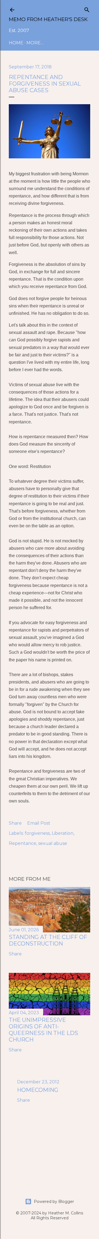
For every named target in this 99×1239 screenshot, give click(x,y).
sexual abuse (52, 843)
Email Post (38, 823)
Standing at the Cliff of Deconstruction (48, 940)
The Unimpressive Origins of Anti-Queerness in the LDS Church (43, 1030)
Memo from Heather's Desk (48, 19)
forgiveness (37, 833)
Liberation (62, 833)
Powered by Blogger (54, 1201)
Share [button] (15, 823)
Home (16, 42)
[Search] (87, 8)
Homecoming (37, 1090)
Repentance (22, 843)
